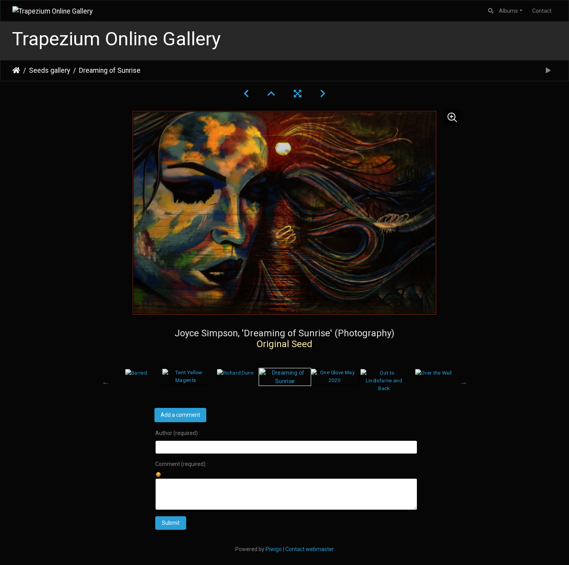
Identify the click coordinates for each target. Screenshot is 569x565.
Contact (542, 11)
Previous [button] (106, 382)
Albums (508, 11)
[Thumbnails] (271, 94)
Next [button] (464, 382)
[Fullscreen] (297, 94)
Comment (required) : (181, 464)
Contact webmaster (309, 549)
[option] (136, 372)
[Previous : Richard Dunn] (246, 94)
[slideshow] (548, 70)
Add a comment (180, 415)
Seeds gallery (49, 70)
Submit (171, 523)
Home (16, 70)
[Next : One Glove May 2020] (323, 94)
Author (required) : (177, 433)
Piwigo (274, 549)
